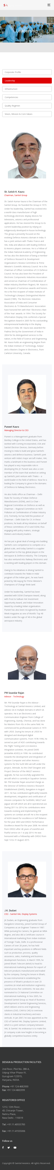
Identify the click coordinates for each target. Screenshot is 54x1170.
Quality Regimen (12, 105)
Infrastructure (11, 89)
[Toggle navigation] (42, 5)
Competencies (11, 97)
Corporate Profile (13, 72)
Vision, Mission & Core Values (18, 114)
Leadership (10, 80)
